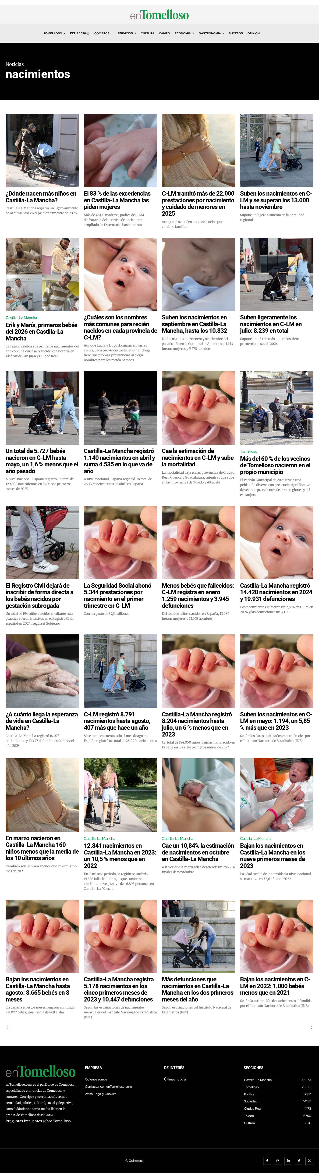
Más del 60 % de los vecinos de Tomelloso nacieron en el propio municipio (275, 465)
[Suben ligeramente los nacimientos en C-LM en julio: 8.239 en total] (277, 274)
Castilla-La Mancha (21, 317)
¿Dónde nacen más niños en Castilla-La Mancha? (41, 197)
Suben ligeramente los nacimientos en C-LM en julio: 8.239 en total (271, 324)
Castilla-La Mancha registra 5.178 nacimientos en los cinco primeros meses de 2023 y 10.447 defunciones (119, 989)
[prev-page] (9, 1027)
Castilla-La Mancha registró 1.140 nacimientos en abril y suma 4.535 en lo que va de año (119, 461)
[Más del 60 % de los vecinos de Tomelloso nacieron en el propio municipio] (277, 408)
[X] (309, 1161)
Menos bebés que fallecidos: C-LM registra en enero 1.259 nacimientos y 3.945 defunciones (198, 595)
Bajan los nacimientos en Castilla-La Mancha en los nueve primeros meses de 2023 (272, 855)
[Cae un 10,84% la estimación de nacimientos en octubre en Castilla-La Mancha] (198, 795)
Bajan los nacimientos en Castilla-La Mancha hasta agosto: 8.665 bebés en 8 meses (38, 989)
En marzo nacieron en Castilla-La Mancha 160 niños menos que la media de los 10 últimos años (42, 848)
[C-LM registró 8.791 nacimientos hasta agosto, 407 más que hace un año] (120, 671)
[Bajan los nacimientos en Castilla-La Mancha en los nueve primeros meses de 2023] (277, 795)
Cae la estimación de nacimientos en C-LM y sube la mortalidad (198, 457)
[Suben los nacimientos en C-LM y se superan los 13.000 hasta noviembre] (277, 150)
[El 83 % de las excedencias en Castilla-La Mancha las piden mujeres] (120, 150)
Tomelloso (248, 451)
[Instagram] (278, 1161)
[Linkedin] (288, 1161)
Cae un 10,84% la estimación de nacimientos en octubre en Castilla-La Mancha (198, 852)
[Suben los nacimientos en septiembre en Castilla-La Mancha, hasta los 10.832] (198, 274)
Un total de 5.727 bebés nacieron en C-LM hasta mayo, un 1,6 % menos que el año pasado (42, 461)
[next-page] (309, 1027)
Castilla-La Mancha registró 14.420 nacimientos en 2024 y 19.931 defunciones (276, 592)
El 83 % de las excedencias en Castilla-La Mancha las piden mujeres (117, 200)
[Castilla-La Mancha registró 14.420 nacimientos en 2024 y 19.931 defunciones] (277, 542)
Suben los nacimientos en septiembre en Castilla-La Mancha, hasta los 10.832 (194, 324)
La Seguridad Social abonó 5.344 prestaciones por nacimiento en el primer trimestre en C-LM (117, 595)
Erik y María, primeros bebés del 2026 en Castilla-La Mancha (41, 332)
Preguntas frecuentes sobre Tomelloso (38, 1121)
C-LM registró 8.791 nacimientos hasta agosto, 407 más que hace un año (117, 721)
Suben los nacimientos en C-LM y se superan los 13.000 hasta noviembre (276, 200)
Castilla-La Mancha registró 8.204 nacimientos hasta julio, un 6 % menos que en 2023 (197, 724)
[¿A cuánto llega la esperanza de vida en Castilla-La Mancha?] (42, 671)
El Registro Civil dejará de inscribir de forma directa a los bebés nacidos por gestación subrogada (39, 595)
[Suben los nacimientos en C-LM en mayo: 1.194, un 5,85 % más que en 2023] (277, 671)
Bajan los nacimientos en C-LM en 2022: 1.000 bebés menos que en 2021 (275, 986)
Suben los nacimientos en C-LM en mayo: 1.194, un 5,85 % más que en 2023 (276, 721)
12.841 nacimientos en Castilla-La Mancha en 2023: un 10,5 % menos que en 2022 (120, 855)
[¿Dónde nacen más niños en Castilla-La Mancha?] (42, 150)
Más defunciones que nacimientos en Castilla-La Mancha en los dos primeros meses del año (197, 989)
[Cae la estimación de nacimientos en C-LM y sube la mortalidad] (198, 408)
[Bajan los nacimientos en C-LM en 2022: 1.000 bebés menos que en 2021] (277, 936)
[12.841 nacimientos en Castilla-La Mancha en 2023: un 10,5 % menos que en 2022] (120, 795)
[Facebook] (267, 1161)
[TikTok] (299, 1161)
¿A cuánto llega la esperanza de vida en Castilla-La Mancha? (42, 721)
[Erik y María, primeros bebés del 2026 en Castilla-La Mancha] (42, 274)
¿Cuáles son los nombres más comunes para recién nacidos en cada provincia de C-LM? (120, 327)
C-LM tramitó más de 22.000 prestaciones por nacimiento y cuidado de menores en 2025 (198, 203)
